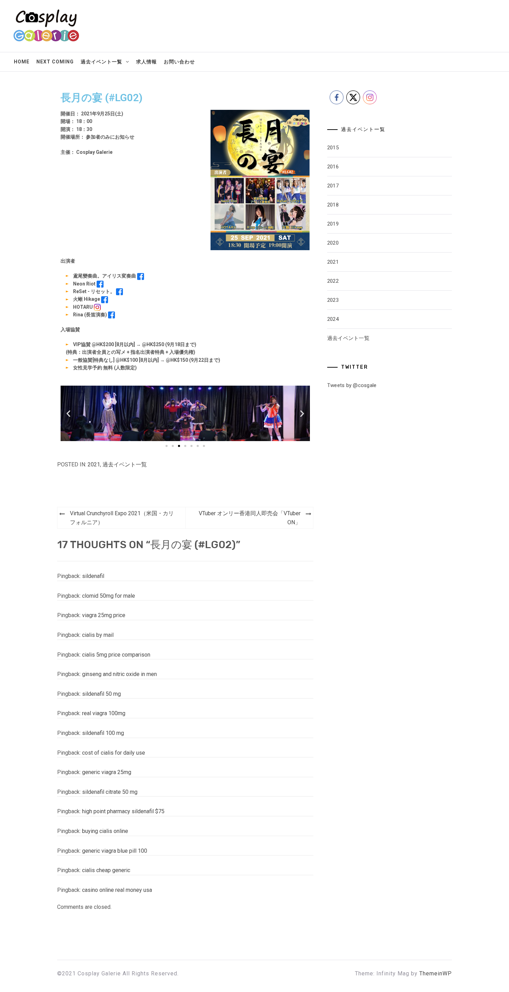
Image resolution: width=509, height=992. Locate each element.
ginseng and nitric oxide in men (119, 674)
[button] (68, 413)
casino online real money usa (117, 890)
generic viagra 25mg (106, 772)
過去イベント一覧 (101, 61)
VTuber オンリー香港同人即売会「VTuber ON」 (250, 518)
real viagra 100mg (103, 713)
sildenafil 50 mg (101, 694)
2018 (333, 205)
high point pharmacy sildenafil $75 (123, 811)
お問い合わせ (179, 61)
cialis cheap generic (106, 870)
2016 (333, 167)
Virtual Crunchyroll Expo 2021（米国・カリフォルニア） (122, 518)
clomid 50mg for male (108, 595)
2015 (333, 147)
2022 (333, 281)
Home (21, 61)
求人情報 (146, 61)
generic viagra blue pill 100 (114, 851)
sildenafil (93, 576)
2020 (333, 243)
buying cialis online (105, 831)
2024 (333, 319)
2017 (333, 186)
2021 (94, 464)
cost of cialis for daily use (113, 752)
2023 (333, 300)
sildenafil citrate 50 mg (109, 792)
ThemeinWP (435, 973)
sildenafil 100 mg (103, 733)
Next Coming (55, 61)
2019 (333, 224)
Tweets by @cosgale (352, 385)
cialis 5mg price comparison (116, 654)
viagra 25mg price (103, 615)
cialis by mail (98, 635)
